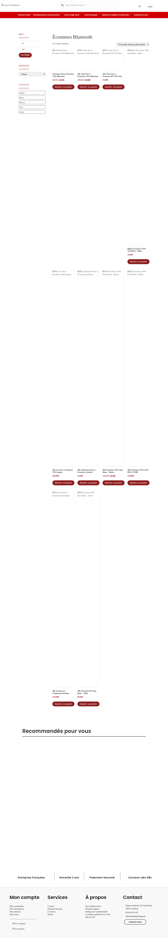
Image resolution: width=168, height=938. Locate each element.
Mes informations (17, 909)
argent (22, 93)
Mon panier (18, 928)
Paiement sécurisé (55, 909)
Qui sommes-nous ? (93, 906)
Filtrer (25, 55)
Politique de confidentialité (96, 912)
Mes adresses (15, 912)
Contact (51, 906)
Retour (50, 914)
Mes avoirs (14, 914)
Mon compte (19, 923)
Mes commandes (17, 906)
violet (22, 112)
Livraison (52, 912)
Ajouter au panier (63, 87)
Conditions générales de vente (97, 914)
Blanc (22, 98)
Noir (21, 107)
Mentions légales (92, 909)
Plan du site (90, 917)
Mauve (22, 102)
